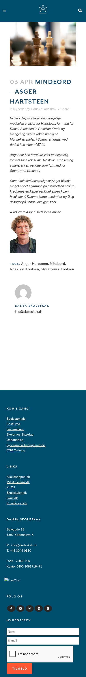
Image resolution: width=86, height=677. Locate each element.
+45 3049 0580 (20, 550)
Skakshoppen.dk (18, 477)
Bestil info (13, 424)
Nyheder (19, 109)
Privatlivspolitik (17, 503)
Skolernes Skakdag (20, 434)
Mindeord (57, 263)
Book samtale (16, 418)
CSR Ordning (16, 450)
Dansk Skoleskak (43, 109)
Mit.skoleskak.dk (18, 482)
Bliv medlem (15, 429)
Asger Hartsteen (34, 263)
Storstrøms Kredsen (57, 269)
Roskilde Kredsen (24, 269)
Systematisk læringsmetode (26, 445)
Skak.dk (12, 498)
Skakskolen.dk (17, 492)
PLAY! (11, 487)
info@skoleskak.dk (24, 545)
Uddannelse (15, 439)
